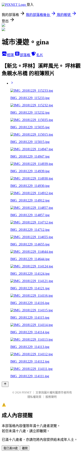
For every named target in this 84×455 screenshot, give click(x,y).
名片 (39, 55)
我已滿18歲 (10, 448)
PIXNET (26, 392)
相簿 (11, 55)
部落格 (25, 55)
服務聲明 (51, 396)
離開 (25, 448)
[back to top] (5, 384)
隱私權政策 (34, 396)
